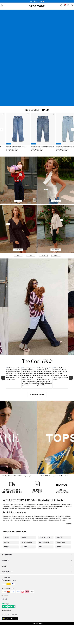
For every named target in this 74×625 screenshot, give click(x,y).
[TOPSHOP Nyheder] (46, 437)
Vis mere (68, 523)
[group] (12, 133)
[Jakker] (55, 241)
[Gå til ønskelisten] (68, 6)
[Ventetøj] (9, 437)
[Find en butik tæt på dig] (61, 6)
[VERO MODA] (37, 6)
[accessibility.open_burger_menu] (2, 5)
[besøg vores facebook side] (3, 599)
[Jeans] (37, 58)
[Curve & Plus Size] (65, 437)
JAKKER (6, 537)
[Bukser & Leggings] (55, 256)
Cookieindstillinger (37, 623)
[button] (12, 129)
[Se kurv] (72, 5)
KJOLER (6, 542)
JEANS (24, 537)
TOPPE (6, 547)
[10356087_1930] (18, 217)
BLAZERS (59, 537)
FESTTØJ (59, 547)
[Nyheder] (18, 180)
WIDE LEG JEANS (44, 542)
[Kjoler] (18, 241)
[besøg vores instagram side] (6, 599)
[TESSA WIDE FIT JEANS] (37, 306)
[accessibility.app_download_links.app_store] (14, 620)
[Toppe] (55, 192)
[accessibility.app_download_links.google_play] (6, 620)
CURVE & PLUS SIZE (45, 537)
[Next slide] (72, 129)
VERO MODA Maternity (9, 518)
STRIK (41, 547)
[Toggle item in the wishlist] (22, 114)
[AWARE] (27, 437)
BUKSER (24, 547)
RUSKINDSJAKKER (27, 542)
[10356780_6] (55, 168)
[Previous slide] (1, 129)
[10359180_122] (55, 217)
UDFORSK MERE (37, 394)
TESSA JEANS (61, 542)
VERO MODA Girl (63, 518)
